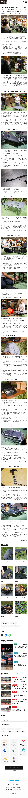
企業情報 (7, 787)
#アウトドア (8, 13)
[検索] (23, 2)
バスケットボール (20, 731)
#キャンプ (20, 13)
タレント (18, 728)
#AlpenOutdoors (3, 13)
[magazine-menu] (26, 2)
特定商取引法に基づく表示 (19, 789)
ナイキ (4, 728)
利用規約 (19, 787)
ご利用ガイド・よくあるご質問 (14, 784)
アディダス (11, 728)
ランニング (11, 731)
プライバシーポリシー (8, 789)
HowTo (4, 731)
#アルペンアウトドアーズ (14, 13)
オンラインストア (15, 767)
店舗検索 (14, 770)
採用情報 (13, 787)
